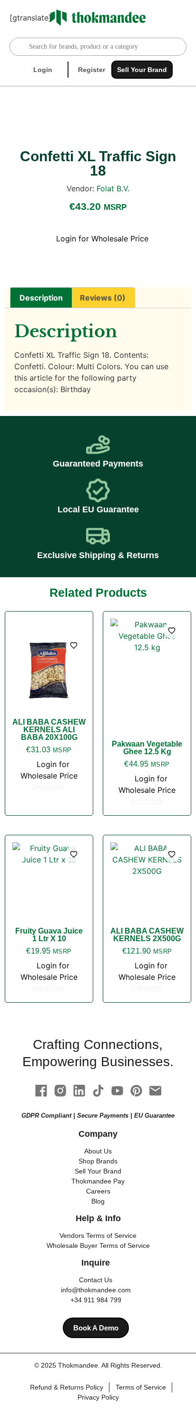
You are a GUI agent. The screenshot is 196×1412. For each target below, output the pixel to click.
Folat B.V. (113, 188)
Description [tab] (41, 297)
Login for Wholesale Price (101, 238)
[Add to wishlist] (74, 645)
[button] (179, 18)
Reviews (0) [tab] (103, 297)
